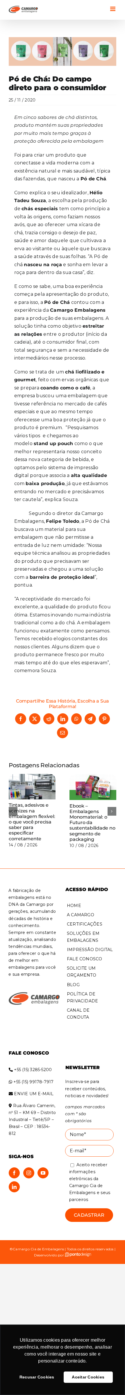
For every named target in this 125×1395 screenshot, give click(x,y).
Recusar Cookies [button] (36, 1377)
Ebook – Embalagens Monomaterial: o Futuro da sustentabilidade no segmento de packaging (92, 822)
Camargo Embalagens (78, 310)
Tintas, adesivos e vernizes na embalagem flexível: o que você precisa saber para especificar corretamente (32, 821)
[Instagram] (28, 1172)
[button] (13, 811)
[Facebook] (14, 1172)
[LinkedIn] (14, 1186)
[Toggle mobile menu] (113, 9)
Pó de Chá (57, 302)
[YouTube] (43, 1172)
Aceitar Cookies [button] (88, 1377)
